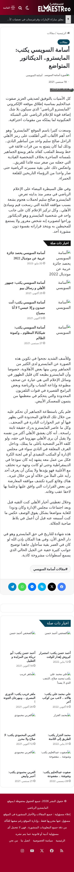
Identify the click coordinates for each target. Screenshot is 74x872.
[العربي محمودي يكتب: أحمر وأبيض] (19, 759)
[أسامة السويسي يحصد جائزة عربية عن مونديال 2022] (59, 263)
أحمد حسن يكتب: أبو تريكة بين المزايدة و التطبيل (22, 656)
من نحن (13, 840)
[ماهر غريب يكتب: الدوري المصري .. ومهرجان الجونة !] (19, 681)
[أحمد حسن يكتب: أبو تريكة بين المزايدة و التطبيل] (19, 640)
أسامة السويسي (34, 75)
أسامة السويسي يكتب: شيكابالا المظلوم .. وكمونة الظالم (27, 333)
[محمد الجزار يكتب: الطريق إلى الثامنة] (55, 722)
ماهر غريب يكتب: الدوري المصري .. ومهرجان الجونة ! (19, 697)
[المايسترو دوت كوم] (54, 7)
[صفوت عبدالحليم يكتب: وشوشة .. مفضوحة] (55, 759)
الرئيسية (62, 33)
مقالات (51, 33)
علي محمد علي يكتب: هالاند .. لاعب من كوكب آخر (56, 697)
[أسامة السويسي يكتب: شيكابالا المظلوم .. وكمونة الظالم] (59, 332)
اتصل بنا (25, 840)
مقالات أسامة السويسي (49, 569)
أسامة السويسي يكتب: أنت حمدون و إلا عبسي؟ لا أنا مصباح (27, 308)
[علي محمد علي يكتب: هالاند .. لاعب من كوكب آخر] (55, 681)
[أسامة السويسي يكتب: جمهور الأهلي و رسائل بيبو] (59, 287)
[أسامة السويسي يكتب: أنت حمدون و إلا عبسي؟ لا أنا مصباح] (59, 307)
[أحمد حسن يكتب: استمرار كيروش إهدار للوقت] (55, 640)
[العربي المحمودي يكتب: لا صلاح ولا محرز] (19, 722)
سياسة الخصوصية (43, 840)
